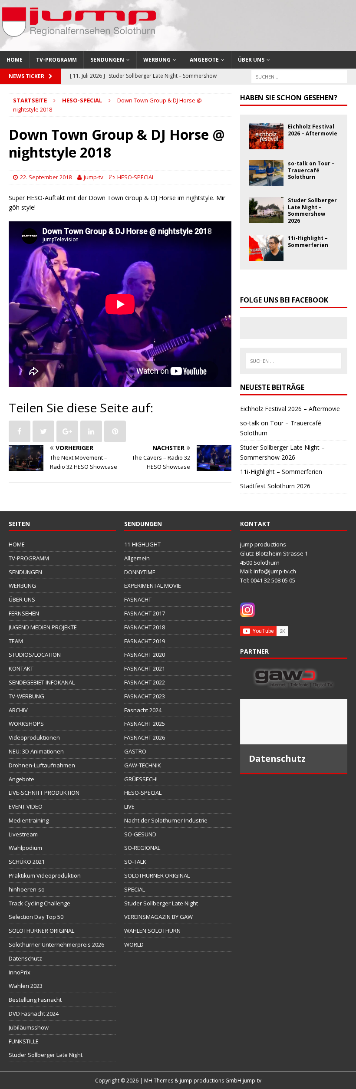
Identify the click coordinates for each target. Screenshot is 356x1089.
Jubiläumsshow (29, 1027)
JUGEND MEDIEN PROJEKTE (43, 627)
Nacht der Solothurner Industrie (166, 820)
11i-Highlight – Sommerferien (308, 241)
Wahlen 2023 (26, 986)
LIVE (129, 806)
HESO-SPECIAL (136, 177)
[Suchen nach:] (299, 76)
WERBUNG (157, 59)
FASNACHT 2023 (144, 696)
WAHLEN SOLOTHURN (152, 930)
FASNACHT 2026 (144, 737)
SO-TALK (135, 861)
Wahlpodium (25, 848)
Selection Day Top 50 (36, 917)
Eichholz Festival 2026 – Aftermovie (312, 130)
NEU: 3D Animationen (36, 751)
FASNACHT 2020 (144, 654)
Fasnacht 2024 (143, 710)
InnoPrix (19, 972)
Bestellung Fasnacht (35, 999)
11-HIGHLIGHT (142, 544)
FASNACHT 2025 (144, 723)
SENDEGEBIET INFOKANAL (42, 682)
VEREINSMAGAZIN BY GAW (158, 917)
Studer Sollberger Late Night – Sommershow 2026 (312, 210)
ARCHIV (18, 710)
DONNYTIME (139, 572)
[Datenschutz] (293, 721)
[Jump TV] (80, 46)
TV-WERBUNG (26, 696)
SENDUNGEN (107, 59)
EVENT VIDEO (26, 806)
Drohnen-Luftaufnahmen (42, 765)
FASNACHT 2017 (144, 613)
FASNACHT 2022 (144, 682)
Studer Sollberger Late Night (45, 1055)
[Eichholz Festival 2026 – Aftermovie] (266, 144)
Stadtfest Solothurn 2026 (275, 486)
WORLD (134, 944)
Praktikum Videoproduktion (45, 875)
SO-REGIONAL (142, 848)
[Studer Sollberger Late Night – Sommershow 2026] (266, 218)
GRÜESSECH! (141, 779)
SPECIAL (134, 889)
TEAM (16, 641)
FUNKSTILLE (24, 1041)
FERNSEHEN (24, 613)
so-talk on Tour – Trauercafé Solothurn (311, 170)
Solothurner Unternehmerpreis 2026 (56, 944)
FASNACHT (138, 599)
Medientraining (29, 820)
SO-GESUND (140, 834)
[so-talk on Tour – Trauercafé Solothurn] (266, 181)
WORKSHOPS (26, 723)
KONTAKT (21, 668)
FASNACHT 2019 (144, 641)
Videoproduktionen (34, 737)
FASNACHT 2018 (144, 627)
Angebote (204, 59)
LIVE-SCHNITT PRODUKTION (44, 792)
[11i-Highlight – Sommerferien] (266, 256)
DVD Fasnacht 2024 (34, 1013)
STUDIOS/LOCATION (35, 654)
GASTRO (135, 751)
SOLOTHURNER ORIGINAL (41, 930)
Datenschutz (25, 958)
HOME (15, 59)
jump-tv (93, 177)
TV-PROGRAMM (56, 59)
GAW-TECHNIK (142, 765)
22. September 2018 (46, 177)
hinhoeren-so (27, 889)
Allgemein (137, 558)
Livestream (23, 834)
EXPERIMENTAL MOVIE (152, 585)
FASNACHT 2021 (144, 668)
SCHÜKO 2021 (27, 861)
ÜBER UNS (251, 59)
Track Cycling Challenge (39, 903)
